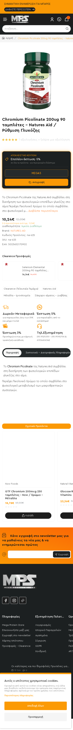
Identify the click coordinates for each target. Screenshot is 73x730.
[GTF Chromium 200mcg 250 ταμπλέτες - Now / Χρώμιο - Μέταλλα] (28, 457)
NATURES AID (18, 231)
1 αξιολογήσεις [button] (28, 139)
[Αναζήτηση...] (67, 28)
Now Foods (11, 484)
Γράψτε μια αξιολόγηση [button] (55, 139)
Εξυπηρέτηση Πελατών (49, 616)
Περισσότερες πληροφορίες (18, 695)
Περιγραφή (12, 352)
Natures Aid (49, 289)
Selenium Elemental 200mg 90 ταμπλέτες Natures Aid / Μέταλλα (35, 269)
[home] (7, 38)
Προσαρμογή (35, 717)
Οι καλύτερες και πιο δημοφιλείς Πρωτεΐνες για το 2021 (40, 666)
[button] (28, 515)
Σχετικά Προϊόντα (36, 426)
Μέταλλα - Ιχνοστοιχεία (17, 295)
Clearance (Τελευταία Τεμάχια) (21, 289)
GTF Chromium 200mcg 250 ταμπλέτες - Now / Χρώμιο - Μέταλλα (24, 495)
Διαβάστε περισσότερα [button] (43, 211)
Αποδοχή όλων (35, 706)
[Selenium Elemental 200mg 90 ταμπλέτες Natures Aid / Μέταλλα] (12, 271)
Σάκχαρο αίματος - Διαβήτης (51, 295)
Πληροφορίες (11, 616)
